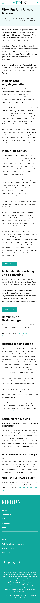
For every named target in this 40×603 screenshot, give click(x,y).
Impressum (6, 552)
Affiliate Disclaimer (8, 548)
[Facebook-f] (4, 562)
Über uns (5, 535)
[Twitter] (9, 562)
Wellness (5, 519)
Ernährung (6, 523)
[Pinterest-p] (19, 562)
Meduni (5, 510)
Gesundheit (6, 514)
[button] (9, 264)
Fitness (4, 527)
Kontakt (4, 540)
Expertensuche (18, 411)
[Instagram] (14, 562)
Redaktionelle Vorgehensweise (13, 544)
